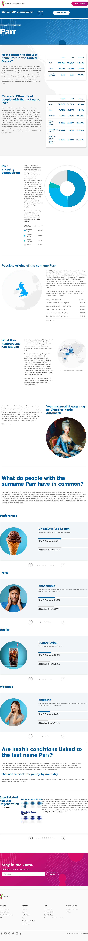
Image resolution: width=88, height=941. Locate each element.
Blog (23, 918)
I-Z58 (50, 364)
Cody (36, 372)
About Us (24, 912)
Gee (39, 372)
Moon (26, 374)
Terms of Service (48, 909)
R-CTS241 (37, 356)
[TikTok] (20, 934)
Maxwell (34, 374)
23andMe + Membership (6, 915)
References (5, 424)
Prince (26, 372)
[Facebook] (1, 934)
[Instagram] (9, 934)
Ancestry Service (4, 912)
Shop (80, 3)
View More (49, 320)
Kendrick (39, 374)
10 (53, 837)
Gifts (1, 918)
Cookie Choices (48, 915)
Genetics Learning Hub (28, 921)
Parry (29, 374)
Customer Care (26, 924)
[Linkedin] (16, 934)
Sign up (52, 874)
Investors (24, 909)
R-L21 (44, 364)
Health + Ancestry (5, 909)
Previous (31, 565)
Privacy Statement (49, 912)
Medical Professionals (72, 909)
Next (63, 565)
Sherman (44, 372)
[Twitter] (13, 934)
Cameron (31, 372)
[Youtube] (5, 934)
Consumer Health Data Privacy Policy (54, 918)
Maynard (50, 372)
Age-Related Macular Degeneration (56, 812)
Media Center (25, 915)
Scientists (68, 912)
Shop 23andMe (61, 12)
